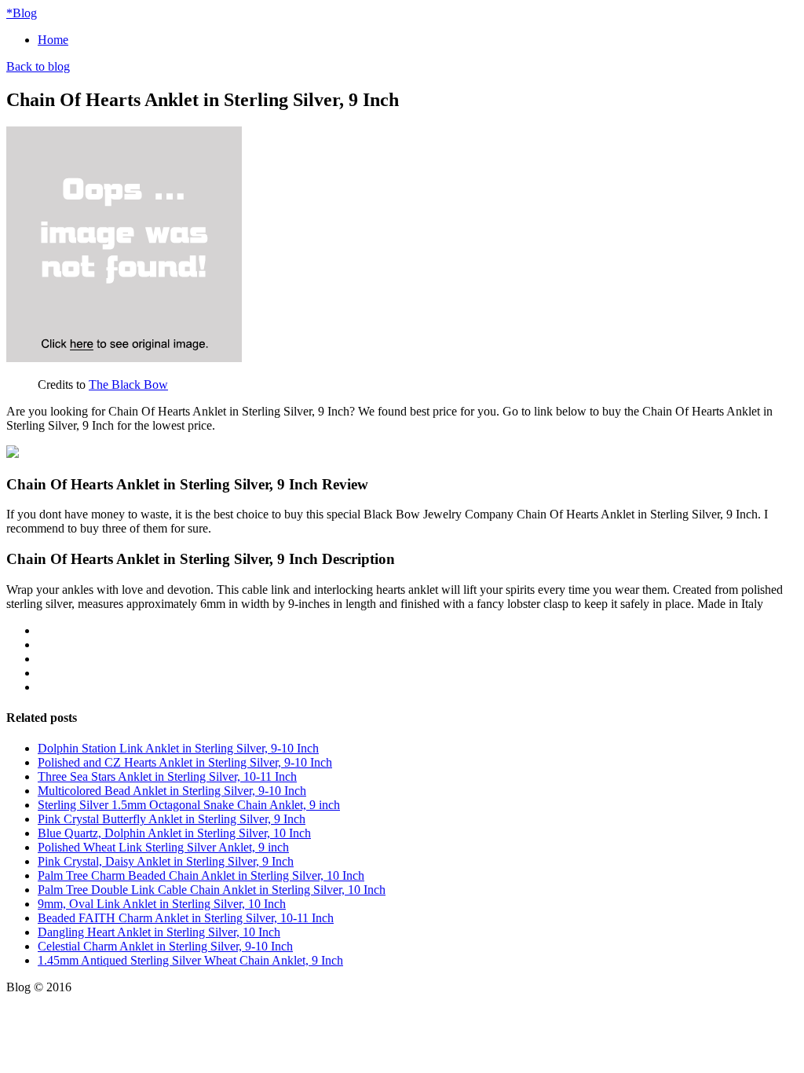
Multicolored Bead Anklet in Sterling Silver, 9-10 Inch (172, 790)
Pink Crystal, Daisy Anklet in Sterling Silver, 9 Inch (166, 861)
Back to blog (38, 66)
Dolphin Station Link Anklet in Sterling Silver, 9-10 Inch (178, 748)
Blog (21, 13)
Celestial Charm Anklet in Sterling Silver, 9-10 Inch (165, 946)
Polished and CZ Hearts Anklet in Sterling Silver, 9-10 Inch (185, 762)
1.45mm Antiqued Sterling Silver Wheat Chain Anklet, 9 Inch (190, 960)
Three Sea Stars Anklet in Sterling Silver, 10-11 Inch (167, 776)
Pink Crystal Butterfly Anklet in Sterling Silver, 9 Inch (171, 819)
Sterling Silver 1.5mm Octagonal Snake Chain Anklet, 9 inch (189, 804)
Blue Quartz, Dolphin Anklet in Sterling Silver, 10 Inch (174, 833)
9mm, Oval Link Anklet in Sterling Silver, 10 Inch (162, 903)
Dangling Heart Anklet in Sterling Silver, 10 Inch (159, 932)
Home (53, 39)
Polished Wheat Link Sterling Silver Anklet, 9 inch (163, 847)
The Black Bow (128, 384)
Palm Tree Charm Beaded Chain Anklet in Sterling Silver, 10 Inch (201, 875)
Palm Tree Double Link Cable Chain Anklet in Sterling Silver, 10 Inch (212, 889)
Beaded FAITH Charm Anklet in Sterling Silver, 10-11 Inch (186, 918)
